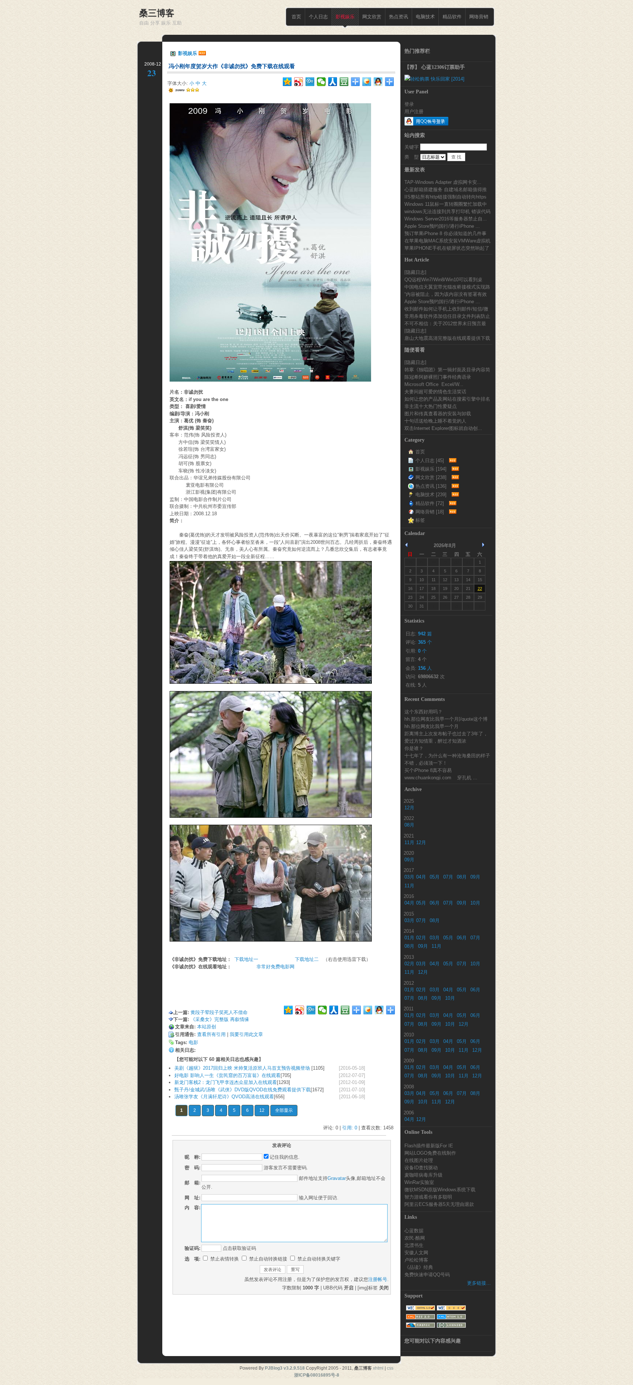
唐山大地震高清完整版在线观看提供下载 (447, 338)
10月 (475, 903)
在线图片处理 (418, 1160)
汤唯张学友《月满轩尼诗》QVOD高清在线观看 (224, 1096)
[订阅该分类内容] (451, 460)
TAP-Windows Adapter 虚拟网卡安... (442, 182)
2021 (409, 835)
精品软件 (452, 16)
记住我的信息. (285, 1157)
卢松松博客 (416, 1259)
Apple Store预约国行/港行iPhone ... (442, 226)
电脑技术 (425, 16)
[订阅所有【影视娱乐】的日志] (202, 53)
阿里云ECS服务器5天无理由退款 (439, 1204)
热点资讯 (398, 16)
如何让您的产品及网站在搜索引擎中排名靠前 (447, 398)
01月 (409, 937)
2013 (409, 956)
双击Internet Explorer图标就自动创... (443, 428)
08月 (409, 825)
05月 (435, 877)
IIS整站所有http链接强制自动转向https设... (445, 196)
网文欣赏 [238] (431, 477)
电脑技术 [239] (431, 494)
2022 (409, 818)
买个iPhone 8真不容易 (428, 770)
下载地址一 (248, 959)
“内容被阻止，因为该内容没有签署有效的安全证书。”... (445, 294)
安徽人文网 (416, 1252)
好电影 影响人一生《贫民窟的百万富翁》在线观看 (227, 1075)
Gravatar (336, 1178)
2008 (409, 1086)
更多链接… (479, 1283)
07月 (448, 877)
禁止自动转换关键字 (318, 1259)
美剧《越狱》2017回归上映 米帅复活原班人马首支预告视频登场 (242, 1068)
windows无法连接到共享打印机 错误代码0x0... (447, 211)
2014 (409, 930)
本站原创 (206, 1026)
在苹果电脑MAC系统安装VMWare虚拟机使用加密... (447, 240)
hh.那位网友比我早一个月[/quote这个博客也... (446, 718)
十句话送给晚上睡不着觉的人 (435, 420)
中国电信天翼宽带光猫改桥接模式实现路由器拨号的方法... (447, 286)
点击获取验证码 (239, 1248)
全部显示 (284, 1110)
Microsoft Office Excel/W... (433, 384)
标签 (420, 520)
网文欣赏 (371, 16)
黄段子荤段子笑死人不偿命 (219, 1012)
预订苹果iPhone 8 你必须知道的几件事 (445, 233)
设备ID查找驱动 (421, 1167)
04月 (421, 877)
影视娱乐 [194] (431, 469)
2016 (409, 896)
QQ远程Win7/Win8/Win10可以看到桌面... (443, 279)
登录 (409, 104)
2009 (409, 1060)
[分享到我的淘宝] (355, 81)
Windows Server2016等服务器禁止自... (445, 218)
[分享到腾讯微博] (310, 81)
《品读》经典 (418, 1267)
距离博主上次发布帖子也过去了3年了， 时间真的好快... (446, 733)
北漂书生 (413, 1245)
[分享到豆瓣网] (344, 81)
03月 (409, 877)
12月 (409, 807)
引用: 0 (349, 1127)
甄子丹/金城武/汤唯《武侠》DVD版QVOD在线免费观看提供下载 (242, 1089)
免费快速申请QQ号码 (427, 1274)
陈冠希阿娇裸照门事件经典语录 (437, 376)
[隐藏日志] (415, 272)
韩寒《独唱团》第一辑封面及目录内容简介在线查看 (447, 369)
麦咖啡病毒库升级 (423, 1174)
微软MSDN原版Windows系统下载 (439, 1189)
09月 (409, 859)
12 (261, 1110)
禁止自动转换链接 (267, 1259)
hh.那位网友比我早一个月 (431, 726)
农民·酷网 (414, 1237)
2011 (409, 1008)
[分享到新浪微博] (298, 81)
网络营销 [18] (429, 512)
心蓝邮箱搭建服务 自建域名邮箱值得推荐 (445, 189)
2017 (409, 870)
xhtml (378, 1368)
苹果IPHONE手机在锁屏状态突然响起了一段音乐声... (446, 247)
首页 (296, 16)
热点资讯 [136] (431, 486)
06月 (435, 903)
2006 (409, 1112)
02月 (421, 937)
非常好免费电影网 (275, 966)
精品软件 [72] (429, 503)
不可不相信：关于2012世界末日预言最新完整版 (445, 323)
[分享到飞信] (366, 81)
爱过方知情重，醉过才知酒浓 (435, 740)
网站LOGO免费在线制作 (430, 1152)
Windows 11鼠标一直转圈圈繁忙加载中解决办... (445, 204)
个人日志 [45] (429, 460)
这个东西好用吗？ (423, 711)
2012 (409, 982)
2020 (409, 852)
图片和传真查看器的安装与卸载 (437, 413)
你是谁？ (413, 748)
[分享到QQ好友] (378, 81)
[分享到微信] (321, 81)
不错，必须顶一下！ (425, 762)
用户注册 (413, 111)
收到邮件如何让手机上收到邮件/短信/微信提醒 (446, 308)
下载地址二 (307, 959)
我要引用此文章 (246, 1034)
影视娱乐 (345, 16)
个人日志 (318, 16)
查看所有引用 (211, 1034)
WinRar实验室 (419, 1182)
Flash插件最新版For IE (428, 1145)
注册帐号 (377, 1279)
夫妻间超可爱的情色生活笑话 (435, 391)
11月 (409, 842)
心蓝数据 (413, 1230)
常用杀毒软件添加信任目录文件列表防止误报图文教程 (447, 316)
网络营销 (478, 16)
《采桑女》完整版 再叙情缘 (219, 1019)
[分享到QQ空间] (287, 81)
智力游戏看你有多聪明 (428, 1196)
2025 (409, 800)
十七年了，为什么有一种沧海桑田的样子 (447, 755)
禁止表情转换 (224, 1259)
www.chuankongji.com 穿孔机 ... (440, 777)
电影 (193, 1042)
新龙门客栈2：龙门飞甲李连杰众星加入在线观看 (225, 1082)
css (390, 1368)
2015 (409, 913)
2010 (409, 1034)
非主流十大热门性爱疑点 (430, 406)
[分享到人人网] (332, 81)
